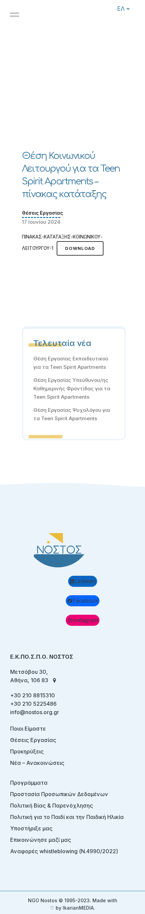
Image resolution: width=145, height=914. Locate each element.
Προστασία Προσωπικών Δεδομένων (59, 794)
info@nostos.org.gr (34, 712)
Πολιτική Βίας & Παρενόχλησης (51, 805)
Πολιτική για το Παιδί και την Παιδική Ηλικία (67, 817)
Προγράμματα (29, 782)
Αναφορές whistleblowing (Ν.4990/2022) (64, 851)
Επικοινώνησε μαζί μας (40, 839)
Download (80, 248)
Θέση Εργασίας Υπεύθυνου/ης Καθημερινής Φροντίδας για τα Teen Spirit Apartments (71, 388)
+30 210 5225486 (33, 703)
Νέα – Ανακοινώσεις (37, 762)
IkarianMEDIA (78, 908)
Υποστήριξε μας (31, 828)
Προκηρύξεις (27, 751)
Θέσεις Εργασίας (42, 213)
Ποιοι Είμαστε (28, 728)
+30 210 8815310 (32, 695)
